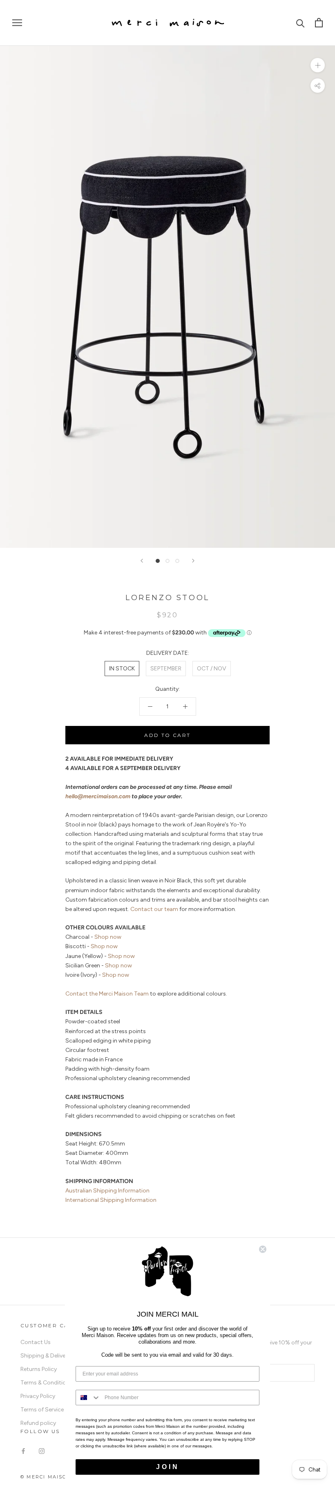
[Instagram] (42, 1451)
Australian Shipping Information (107, 1190)
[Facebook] (23, 1451)
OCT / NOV (211, 668)
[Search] (300, 22)
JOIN (167, 1466)
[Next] (193, 561)
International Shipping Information (110, 1200)
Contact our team (154, 909)
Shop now (107, 936)
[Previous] (142, 561)
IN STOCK (122, 668)
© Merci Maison (45, 1477)
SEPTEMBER (165, 668)
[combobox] (88, 1397)
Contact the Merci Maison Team (107, 993)
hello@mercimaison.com (97, 796)
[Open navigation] (17, 22)
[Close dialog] (263, 1249)
